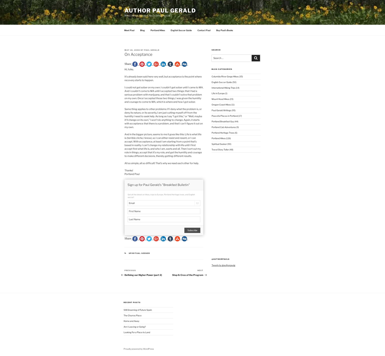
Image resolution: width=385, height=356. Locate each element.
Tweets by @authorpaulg (223, 265)
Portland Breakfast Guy (223, 121)
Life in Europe (218, 93)
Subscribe (192, 230)
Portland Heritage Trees (223, 132)
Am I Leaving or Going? (135, 326)
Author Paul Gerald (160, 10)
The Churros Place (133, 315)
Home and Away (131, 321)
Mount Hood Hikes (220, 99)
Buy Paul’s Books (224, 30)
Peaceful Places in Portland (225, 116)
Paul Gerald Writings (221, 110)
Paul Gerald (151, 50)
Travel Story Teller (220, 149)
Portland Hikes (158, 30)
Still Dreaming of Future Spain (138, 310)
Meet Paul (129, 30)
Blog (142, 30)
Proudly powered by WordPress (139, 349)
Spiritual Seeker (139, 253)
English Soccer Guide (181, 30)
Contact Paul (204, 30)
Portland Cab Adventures (224, 127)
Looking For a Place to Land (137, 332)
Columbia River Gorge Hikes (225, 76)
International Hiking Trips (223, 87)
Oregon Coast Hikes (221, 104)
